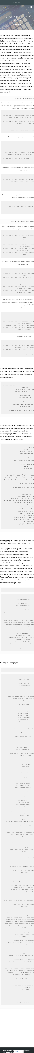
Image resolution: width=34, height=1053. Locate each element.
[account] (28, 7)
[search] (25, 7)
